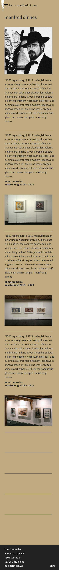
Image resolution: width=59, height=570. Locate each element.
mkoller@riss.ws (14, 565)
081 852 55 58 (16, 561)
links (52, 565)
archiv (9, 5)
